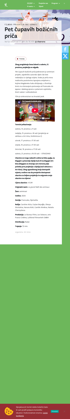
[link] (6, 5)
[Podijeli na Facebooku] (65, 49)
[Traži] (64, 3)
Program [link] (55, 3)
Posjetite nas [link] (43, 3)
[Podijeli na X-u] (65, 56)
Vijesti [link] (41, 6)
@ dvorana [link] (40, 41)
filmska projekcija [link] (14, 24)
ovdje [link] (50, 158)
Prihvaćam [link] (55, 411)
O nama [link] (30, 6)
